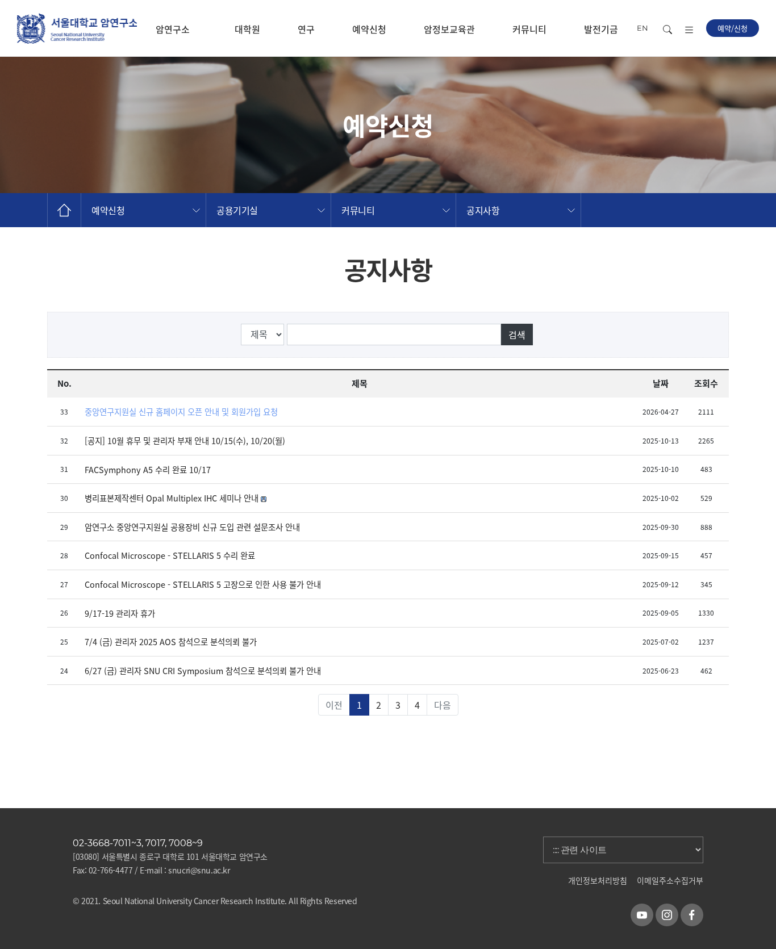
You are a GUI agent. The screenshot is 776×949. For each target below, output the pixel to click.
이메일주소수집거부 (670, 880)
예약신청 (369, 29)
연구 (306, 29)
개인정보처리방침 (597, 880)
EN (642, 27)
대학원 (247, 29)
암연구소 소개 (173, 39)
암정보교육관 (449, 29)
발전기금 (601, 29)
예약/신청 (732, 28)
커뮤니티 (529, 29)
